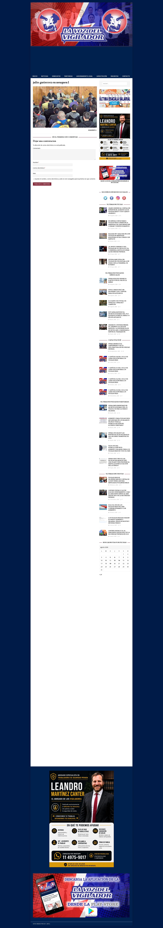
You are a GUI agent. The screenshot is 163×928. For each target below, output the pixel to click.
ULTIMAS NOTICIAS (115, 204)
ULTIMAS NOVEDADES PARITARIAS (114, 402)
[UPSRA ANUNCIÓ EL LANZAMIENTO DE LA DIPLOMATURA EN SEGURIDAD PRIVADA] (103, 347)
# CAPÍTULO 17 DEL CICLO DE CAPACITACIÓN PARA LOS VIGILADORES (118, 369)
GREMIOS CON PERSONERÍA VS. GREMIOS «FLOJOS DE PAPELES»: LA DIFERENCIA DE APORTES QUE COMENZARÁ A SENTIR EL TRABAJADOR (118, 328)
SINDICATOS (56, 76)
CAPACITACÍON (114, 340)
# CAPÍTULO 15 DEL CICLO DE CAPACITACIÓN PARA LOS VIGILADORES (118, 391)
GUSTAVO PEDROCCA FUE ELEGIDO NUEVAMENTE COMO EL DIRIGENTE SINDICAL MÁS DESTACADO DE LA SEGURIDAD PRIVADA (119, 494)
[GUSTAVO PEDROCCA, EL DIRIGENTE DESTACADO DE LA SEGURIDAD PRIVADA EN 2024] (103, 534)
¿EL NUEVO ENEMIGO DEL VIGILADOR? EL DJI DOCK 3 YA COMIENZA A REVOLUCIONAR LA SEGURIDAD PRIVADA (118, 249)
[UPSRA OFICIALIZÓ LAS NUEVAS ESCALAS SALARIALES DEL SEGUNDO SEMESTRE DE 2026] (103, 437)
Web (34, 173)
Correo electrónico (38, 168)
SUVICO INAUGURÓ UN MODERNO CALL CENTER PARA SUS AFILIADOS (117, 291)
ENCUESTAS (114, 76)
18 (119, 427)
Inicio (34, 76)
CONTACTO (126, 76)
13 (120, 525)
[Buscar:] (115, 83)
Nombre (35, 162)
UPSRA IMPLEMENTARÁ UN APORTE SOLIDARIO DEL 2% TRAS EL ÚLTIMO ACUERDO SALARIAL (118, 408)
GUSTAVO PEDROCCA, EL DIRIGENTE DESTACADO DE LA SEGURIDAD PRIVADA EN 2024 (119, 532)
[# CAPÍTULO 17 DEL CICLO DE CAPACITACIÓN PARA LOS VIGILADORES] (103, 371)
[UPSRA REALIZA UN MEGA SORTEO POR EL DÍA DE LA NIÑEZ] (103, 282)
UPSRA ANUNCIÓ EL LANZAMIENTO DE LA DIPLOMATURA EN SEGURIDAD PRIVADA (119, 346)
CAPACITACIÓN (101, 76)
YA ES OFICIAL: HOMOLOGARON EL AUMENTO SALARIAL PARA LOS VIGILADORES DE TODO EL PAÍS (119, 448)
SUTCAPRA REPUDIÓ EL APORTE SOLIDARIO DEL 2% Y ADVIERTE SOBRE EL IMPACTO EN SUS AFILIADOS (119, 314)
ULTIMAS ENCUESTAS (115, 474)
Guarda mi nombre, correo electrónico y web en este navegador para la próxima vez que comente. (65, 179)
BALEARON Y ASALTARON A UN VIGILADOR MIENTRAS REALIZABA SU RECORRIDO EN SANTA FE (119, 236)
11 (119, 453)
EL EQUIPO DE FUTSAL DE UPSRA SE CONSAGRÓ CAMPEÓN (117, 302)
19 (110, 563)
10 (119, 334)
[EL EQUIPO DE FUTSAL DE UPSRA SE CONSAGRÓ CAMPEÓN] (103, 305)
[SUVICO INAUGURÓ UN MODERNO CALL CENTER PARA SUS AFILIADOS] (103, 293)
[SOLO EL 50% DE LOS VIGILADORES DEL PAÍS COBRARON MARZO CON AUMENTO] (103, 509)
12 (119, 413)
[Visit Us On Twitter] (105, 200)
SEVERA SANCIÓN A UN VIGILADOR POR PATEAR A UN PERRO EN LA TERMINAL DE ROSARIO (118, 262)
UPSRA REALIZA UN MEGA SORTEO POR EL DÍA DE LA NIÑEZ (117, 280)
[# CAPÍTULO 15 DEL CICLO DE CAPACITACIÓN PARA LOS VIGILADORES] (103, 394)
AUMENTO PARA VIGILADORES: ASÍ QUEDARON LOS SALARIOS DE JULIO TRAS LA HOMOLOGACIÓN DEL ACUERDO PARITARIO (119, 422)
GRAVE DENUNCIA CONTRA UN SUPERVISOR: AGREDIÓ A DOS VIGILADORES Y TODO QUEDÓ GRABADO (119, 210)
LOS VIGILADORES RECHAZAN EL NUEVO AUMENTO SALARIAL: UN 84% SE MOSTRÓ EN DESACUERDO (118, 520)
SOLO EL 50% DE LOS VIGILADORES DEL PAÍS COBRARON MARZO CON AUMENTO (117, 507)
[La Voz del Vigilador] (81, 45)
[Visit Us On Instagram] (118, 200)
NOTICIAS (44, 76)
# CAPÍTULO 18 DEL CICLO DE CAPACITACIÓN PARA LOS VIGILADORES (118, 358)
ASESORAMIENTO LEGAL (84, 76)
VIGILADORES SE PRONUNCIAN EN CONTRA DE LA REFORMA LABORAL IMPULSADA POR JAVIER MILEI (118, 480)
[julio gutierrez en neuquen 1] (65, 126)
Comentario (36, 148)
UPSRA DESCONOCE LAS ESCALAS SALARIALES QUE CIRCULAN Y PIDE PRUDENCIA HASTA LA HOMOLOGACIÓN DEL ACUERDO (118, 462)
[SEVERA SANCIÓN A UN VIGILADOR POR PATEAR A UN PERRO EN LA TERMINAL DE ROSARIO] (103, 263)
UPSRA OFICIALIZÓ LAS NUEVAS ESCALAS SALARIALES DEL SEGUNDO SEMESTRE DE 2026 (118, 435)
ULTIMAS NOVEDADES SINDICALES (114, 274)
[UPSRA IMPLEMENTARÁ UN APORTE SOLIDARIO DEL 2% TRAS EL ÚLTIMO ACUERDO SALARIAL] (103, 409)
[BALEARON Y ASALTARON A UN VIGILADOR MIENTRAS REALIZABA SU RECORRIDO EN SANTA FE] (103, 237)
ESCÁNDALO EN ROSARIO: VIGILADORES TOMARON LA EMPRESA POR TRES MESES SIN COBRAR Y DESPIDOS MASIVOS (119, 223)
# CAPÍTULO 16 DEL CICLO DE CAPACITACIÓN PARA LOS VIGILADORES (118, 380)
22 (123, 351)
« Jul (100, 574)
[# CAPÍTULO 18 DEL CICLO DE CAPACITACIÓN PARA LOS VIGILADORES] (103, 360)
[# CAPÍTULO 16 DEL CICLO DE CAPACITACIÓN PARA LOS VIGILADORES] (103, 383)
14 (119, 560)
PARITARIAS (68, 76)
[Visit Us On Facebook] (111, 200)
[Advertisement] (81, 60)
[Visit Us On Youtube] (124, 200)
